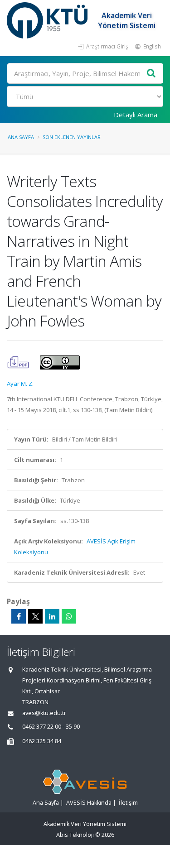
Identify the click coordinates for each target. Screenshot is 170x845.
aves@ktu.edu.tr (44, 713)
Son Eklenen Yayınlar (72, 137)
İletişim (128, 803)
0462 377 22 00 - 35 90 (51, 726)
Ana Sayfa (21, 137)
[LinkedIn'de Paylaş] (52, 616)
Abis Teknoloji (75, 835)
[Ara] (151, 73)
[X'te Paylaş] (35, 616)
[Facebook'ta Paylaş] (18, 616)
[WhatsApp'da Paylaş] (69, 616)
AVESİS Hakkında (89, 803)
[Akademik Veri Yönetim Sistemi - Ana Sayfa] (48, 20)
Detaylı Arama (135, 114)
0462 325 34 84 (41, 741)
